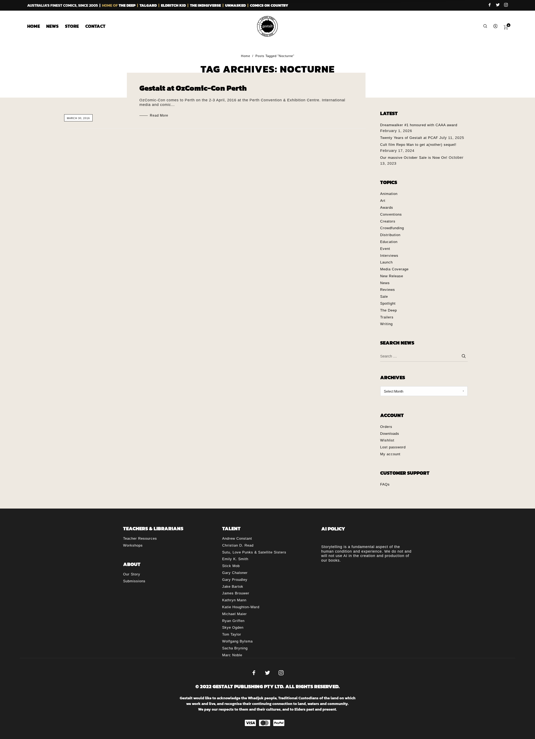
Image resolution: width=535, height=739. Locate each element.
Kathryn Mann (234, 600)
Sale (384, 297)
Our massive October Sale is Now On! (413, 158)
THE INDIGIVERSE (205, 5)
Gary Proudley (234, 580)
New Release (391, 276)
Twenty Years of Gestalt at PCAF (409, 138)
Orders (386, 427)
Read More (159, 115)
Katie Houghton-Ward (240, 607)
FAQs (385, 484)
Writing (386, 324)
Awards (386, 208)
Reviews (387, 290)
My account (390, 454)
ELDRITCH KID (173, 5)
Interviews (389, 256)
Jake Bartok (232, 587)
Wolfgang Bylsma (237, 641)
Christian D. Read (237, 545)
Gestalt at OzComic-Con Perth (193, 88)
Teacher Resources (140, 539)
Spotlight (388, 303)
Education (388, 242)
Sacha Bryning (235, 648)
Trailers (387, 317)
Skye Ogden (232, 628)
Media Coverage (394, 269)
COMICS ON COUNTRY (269, 5)
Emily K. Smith (235, 559)
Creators (387, 221)
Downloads (389, 434)
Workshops (133, 545)
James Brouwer (235, 593)
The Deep (388, 310)
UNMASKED (235, 5)
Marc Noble (232, 655)
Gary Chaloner (235, 573)
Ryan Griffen (233, 621)
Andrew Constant (237, 539)
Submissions (134, 581)
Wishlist (387, 440)
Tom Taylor (231, 634)
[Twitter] (498, 5)
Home (245, 56)
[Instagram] (506, 5)
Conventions (391, 214)
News (385, 283)
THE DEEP (127, 5)
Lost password (393, 447)
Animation (388, 194)
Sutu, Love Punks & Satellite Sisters (254, 552)
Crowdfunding (392, 228)
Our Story (131, 574)
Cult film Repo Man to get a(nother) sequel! (418, 145)
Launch (386, 262)
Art (382, 201)
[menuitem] (36, 26)
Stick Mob (231, 566)
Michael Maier (234, 614)
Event (385, 249)
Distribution (390, 235)
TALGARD (148, 5)
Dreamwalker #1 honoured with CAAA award (418, 125)
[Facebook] (490, 5)
